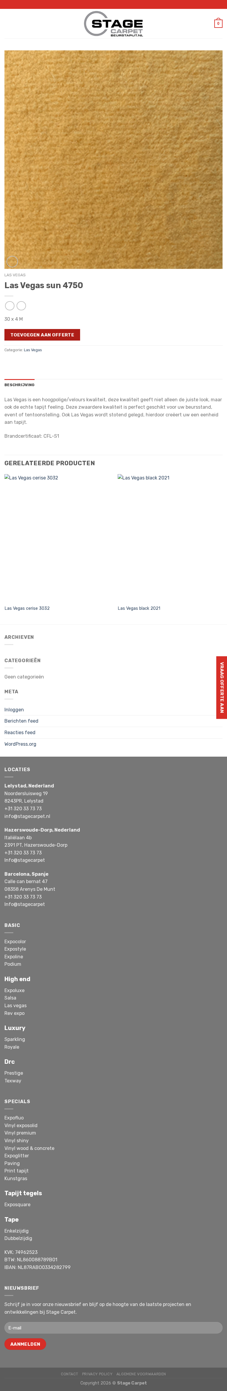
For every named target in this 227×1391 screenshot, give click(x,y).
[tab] (19, 385)
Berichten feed (21, 721)
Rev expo (14, 1013)
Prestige (13, 1073)
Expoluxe (14, 990)
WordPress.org (20, 744)
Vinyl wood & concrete (29, 1148)
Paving (12, 1163)
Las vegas (15, 1005)
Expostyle (15, 949)
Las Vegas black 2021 (139, 608)
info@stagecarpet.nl (27, 816)
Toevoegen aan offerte (42, 335)
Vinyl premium (20, 1133)
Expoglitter (16, 1156)
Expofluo (14, 1118)
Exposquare (17, 1204)
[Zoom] (12, 261)
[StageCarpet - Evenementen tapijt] (113, 23)
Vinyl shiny (16, 1140)
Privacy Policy (97, 1374)
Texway (12, 1081)
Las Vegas (15, 274)
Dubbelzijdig (18, 1238)
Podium (12, 964)
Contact (69, 1374)
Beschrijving (19, 385)
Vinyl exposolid (21, 1125)
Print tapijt (16, 1171)
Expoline (13, 957)
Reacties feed (19, 732)
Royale (11, 1047)
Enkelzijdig (16, 1231)
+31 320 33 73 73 (23, 808)
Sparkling (14, 1039)
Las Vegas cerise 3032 (27, 608)
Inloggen (14, 710)
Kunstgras (15, 1178)
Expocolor (15, 941)
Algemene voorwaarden (141, 1374)
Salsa (10, 998)
